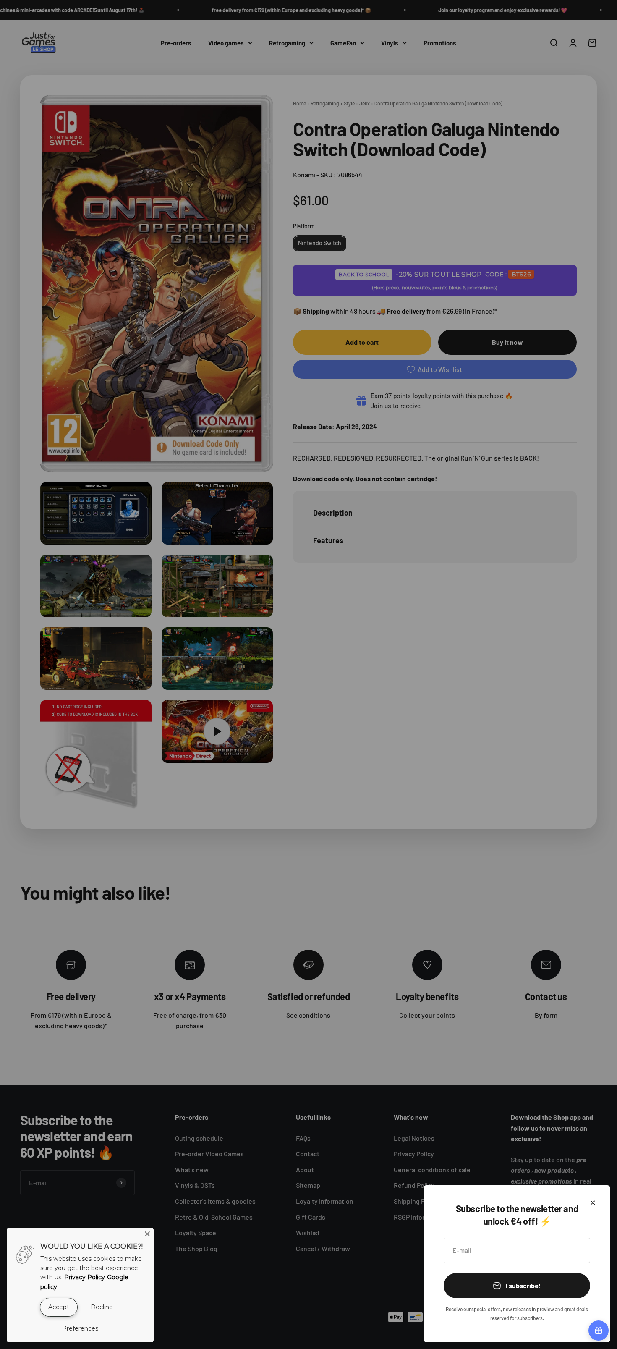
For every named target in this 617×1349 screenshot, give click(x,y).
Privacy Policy (84, 1277)
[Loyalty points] (598, 1330)
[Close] (593, 1203)
